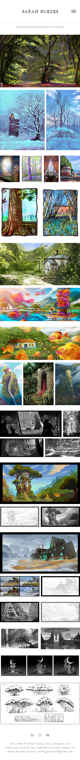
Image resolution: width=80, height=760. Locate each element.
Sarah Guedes (40, 11)
